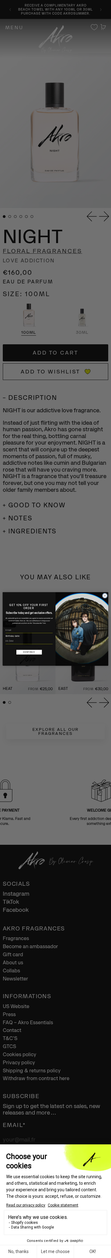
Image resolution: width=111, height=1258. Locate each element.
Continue (29, 652)
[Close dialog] (104, 595)
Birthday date (12, 635)
